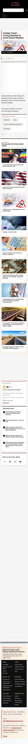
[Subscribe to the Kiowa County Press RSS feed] (15, 462)
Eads (16, 671)
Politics (5, 671)
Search (16, 696)
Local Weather (19, 686)
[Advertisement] (14, 77)
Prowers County (19, 669)
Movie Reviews (7, 698)
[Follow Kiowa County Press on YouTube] (20, 462)
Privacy (17, 704)
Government (6, 679)
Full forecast (6, 403)
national (7, 128)
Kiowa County (18, 664)
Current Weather (19, 679)
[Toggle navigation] (4, 15)
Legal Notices (6, 690)
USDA (15, 120)
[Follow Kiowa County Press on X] (5, 462)
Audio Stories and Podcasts (13, 124)
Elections (5, 673)
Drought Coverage (20, 684)
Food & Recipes (7, 696)
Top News (5, 664)
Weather (6, 120)
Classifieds (5, 703)
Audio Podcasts (7, 700)
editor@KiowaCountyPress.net (13, 721)
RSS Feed (17, 698)
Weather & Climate (20, 681)
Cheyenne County (19, 667)
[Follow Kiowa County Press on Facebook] (10, 462)
